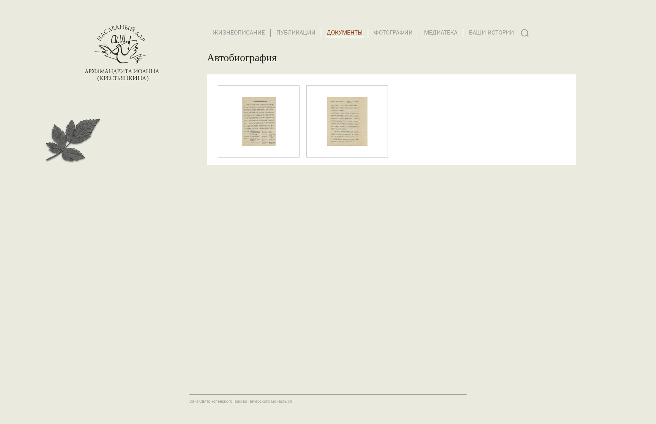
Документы (345, 33)
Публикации (295, 33)
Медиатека (440, 33)
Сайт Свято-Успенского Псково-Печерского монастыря (240, 402)
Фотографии (393, 33)
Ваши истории (491, 33)
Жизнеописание (239, 33)
